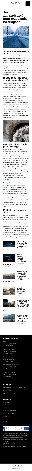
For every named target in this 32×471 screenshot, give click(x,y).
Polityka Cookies (9, 413)
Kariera (6, 407)
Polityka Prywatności (10, 410)
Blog (5, 421)
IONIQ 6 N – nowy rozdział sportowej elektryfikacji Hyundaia (22, 245)
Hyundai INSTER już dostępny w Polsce (21, 290)
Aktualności (7, 402)
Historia (6, 405)
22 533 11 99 (9, 390)
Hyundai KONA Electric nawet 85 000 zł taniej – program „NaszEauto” (22, 318)
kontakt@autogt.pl (11, 393)
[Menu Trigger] (28, 3)
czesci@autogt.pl (8, 376)
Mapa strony (7, 419)
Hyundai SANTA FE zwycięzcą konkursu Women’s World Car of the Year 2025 (23, 304)
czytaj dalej (6, 249)
